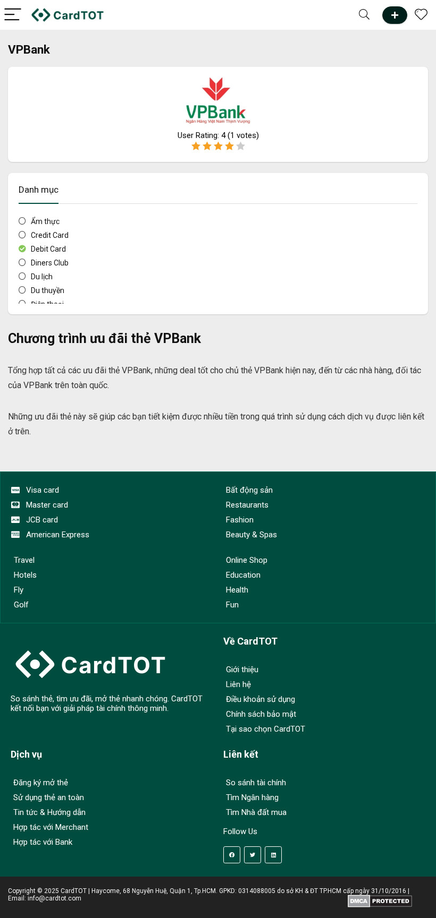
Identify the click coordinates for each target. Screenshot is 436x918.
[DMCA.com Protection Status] (380, 898)
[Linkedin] (273, 854)
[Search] (364, 15)
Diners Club (50, 263)
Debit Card (48, 249)
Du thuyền (47, 290)
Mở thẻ (394, 15)
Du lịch (42, 276)
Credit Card (50, 235)
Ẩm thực (45, 221)
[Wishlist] (421, 15)
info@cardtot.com (54, 898)
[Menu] (13, 15)
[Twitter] (252, 854)
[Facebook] (231, 854)
